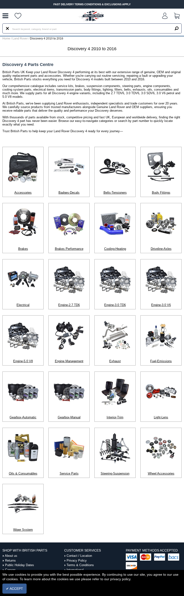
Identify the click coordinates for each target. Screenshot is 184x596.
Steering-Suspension (115, 473)
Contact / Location (79, 556)
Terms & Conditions (80, 565)
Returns (10, 560)
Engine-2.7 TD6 (69, 305)
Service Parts (69, 473)
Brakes (23, 249)
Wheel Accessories (161, 473)
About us (11, 556)
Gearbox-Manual (69, 417)
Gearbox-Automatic (23, 417)
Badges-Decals (69, 192)
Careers (10, 570)
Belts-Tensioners (115, 192)
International (75, 570)
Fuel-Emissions (161, 361)
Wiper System (23, 529)
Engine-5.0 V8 (23, 361)
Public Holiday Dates (19, 565)
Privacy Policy (77, 560)
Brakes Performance (69, 249)
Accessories (23, 192)
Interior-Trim (115, 417)
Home (6, 38)
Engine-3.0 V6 (161, 305)
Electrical (23, 305)
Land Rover (20, 38)
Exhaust (115, 361)
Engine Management (69, 361)
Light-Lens (161, 417)
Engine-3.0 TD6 (115, 305)
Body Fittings (161, 192)
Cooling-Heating (115, 249)
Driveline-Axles (161, 249)
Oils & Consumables (23, 473)
